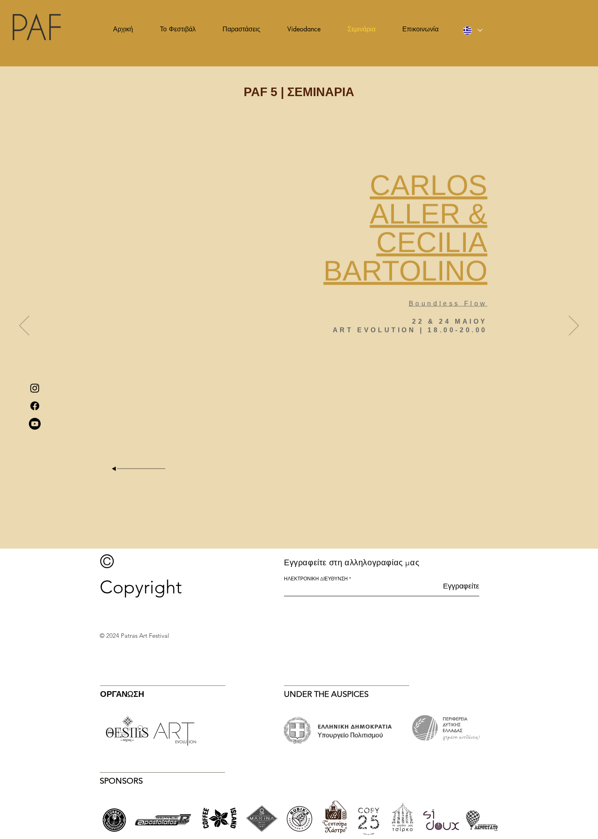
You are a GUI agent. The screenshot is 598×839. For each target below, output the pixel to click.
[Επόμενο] (574, 326)
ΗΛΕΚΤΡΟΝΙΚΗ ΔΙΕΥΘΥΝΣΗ (316, 578)
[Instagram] (35, 388)
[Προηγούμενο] (24, 326)
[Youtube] (35, 424)
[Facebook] (35, 406)
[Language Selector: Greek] (472, 30)
